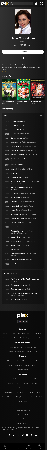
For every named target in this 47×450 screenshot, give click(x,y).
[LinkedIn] (31, 435)
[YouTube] (36, 435)
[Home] (5, 3)
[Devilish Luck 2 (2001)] (38, 92)
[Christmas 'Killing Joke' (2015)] (23, 92)
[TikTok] (14, 435)
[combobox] (23, 3)
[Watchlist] (36, 3)
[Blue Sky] (23, 435)
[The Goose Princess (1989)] (9, 92)
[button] (41, 3)
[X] (18, 435)
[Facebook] (27, 435)
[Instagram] (23, 58)
